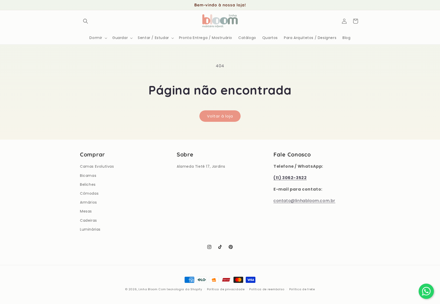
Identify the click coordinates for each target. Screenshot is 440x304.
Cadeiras (88, 220)
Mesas (86, 211)
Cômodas (89, 193)
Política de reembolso (266, 289)
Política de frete (302, 289)
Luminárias (90, 229)
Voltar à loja (220, 116)
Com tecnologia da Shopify (180, 289)
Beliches (88, 184)
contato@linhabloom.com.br (304, 201)
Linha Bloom (148, 289)
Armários (88, 202)
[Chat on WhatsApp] (426, 291)
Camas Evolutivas (97, 166)
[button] (85, 21)
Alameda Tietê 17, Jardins (201, 166)
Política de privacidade (226, 289)
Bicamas (88, 175)
